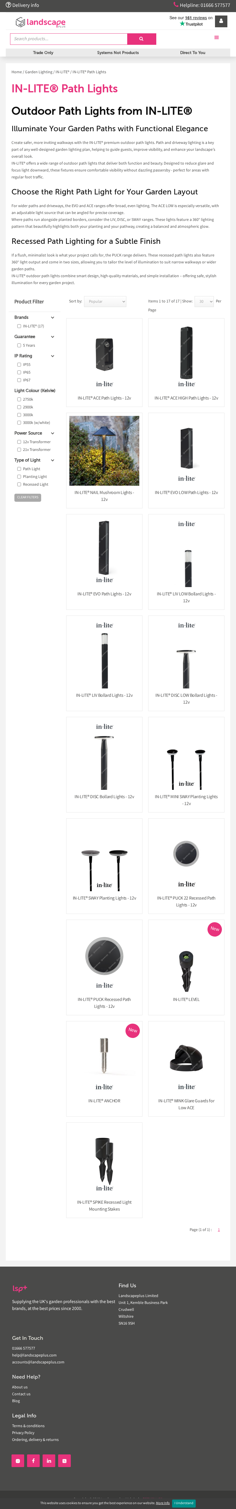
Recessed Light (35, 485)
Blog (16, 1401)
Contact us (21, 1394)
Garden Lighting (38, 72)
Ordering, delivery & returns (35, 1440)
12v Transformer (37, 442)
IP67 (27, 380)
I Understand (183, 1503)
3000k (28, 415)
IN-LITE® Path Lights (89, 72)
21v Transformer (37, 450)
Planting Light (35, 477)
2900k (28, 407)
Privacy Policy (23, 1433)
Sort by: (75, 301)
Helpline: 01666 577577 (202, 5)
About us (20, 1387)
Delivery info (22, 5)
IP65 (27, 373)
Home (17, 72)
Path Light (31, 469)
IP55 (27, 365)
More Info (163, 1503)
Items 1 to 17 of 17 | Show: (170, 301)
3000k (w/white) (36, 423)
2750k (28, 400)
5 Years (29, 346)
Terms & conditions (28, 1426)
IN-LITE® (62, 72)
